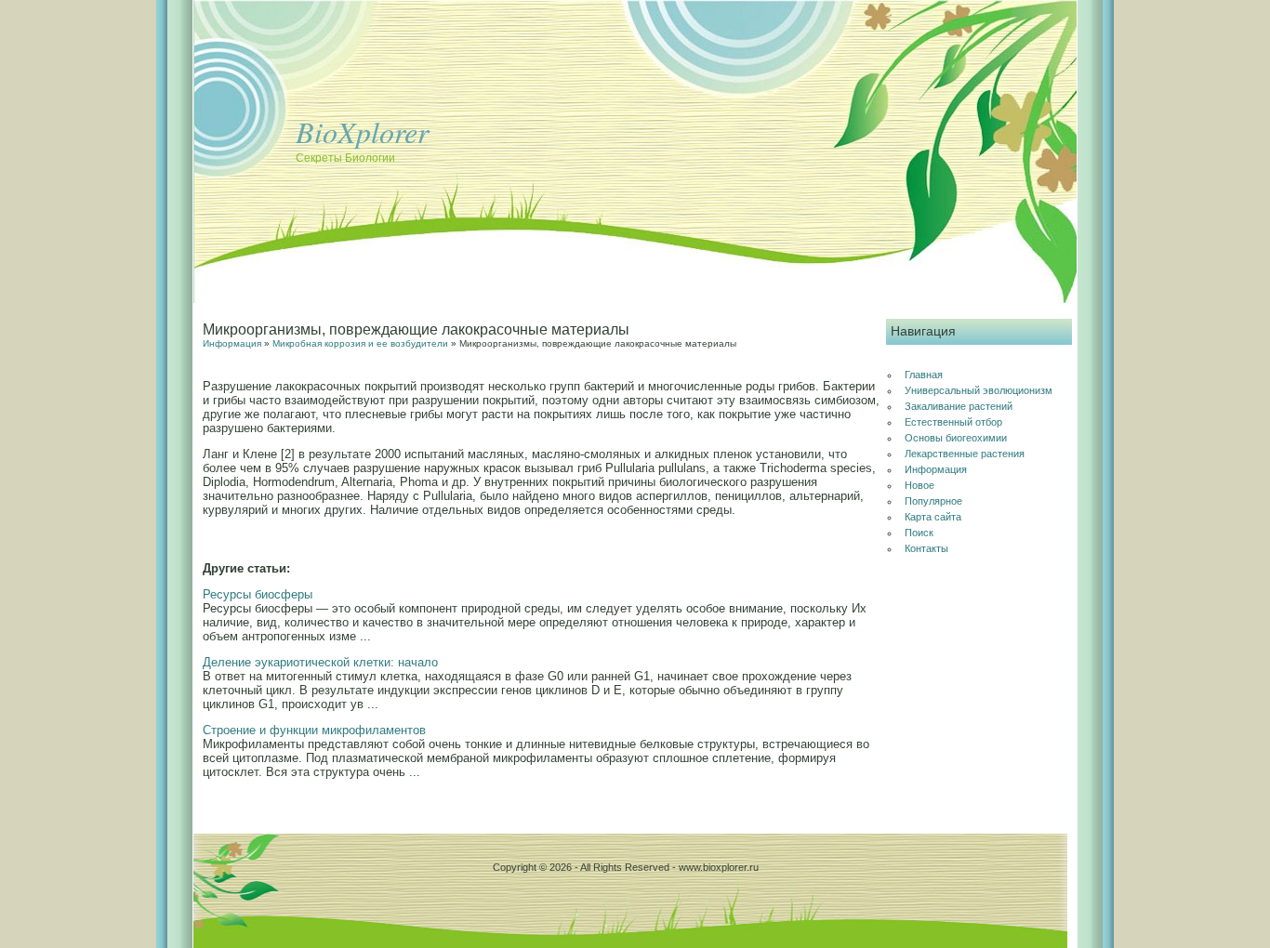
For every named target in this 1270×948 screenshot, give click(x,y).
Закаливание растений (958, 406)
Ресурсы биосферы (257, 594)
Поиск (919, 532)
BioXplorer (362, 131)
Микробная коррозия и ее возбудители (360, 343)
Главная (924, 374)
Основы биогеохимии (956, 437)
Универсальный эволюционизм (978, 390)
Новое (919, 485)
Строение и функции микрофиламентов (314, 730)
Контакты (926, 548)
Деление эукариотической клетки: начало (320, 662)
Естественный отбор (953, 422)
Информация (232, 343)
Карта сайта (933, 516)
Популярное (933, 501)
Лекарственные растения (965, 453)
